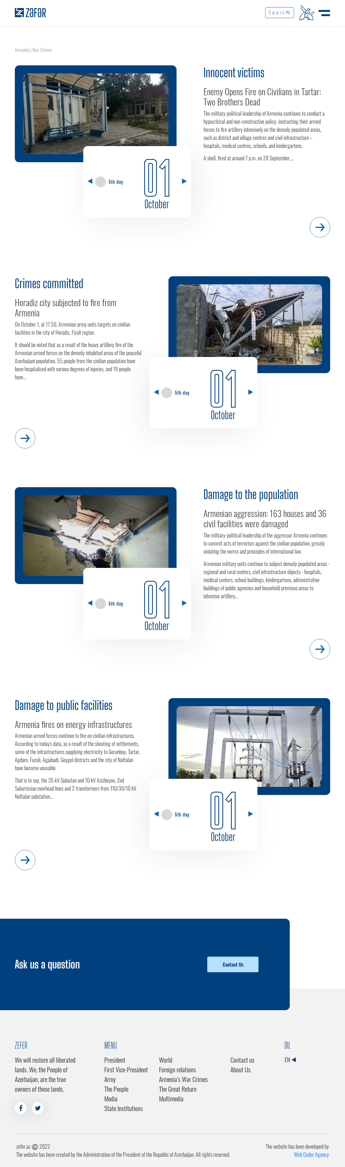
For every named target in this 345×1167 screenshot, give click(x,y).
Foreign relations (177, 1069)
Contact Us (233, 964)
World (165, 1060)
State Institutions (123, 1108)
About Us (240, 1069)
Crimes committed (49, 283)
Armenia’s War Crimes (183, 1079)
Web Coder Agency (311, 1154)
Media (111, 1098)
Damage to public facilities (63, 705)
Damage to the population (250, 494)
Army (110, 1079)
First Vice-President (126, 1069)
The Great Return (177, 1089)
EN (288, 1059)
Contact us (242, 1060)
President (114, 1060)
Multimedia (171, 1098)
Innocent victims (233, 72)
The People (116, 1089)
